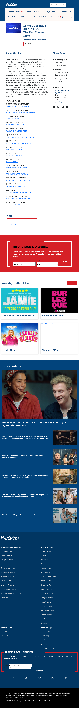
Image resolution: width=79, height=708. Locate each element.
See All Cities (5, 598)
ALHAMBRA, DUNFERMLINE (16, 125)
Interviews (44, 560)
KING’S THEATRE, (12, 162)
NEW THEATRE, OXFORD (14, 149)
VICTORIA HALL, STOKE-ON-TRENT (18, 180)
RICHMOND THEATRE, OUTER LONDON (20, 137)
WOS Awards (25, 17)
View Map (58, 102)
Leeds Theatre (6, 581)
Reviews (44, 555)
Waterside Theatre (62, 90)
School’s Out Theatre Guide (44, 17)
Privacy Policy (43, 701)
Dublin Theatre (6, 555)
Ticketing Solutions (48, 648)
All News (44, 623)
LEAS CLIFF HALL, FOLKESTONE (17, 205)
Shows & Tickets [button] (14, 12)
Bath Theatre (6, 564)
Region (39, 261)
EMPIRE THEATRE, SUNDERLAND (17, 106)
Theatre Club (66, 12)
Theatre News (46, 551)
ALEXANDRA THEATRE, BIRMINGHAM (19, 143)
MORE (71, 283)
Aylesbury (42, 39)
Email (15, 261)
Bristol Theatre (46, 581)
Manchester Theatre (8, 589)
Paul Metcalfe (12, 224)
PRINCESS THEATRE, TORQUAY (17, 174)
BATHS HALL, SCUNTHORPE (16, 156)
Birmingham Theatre (8, 568)
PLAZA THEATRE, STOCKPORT (16, 131)
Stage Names (45, 631)
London (4, 631)
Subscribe (63, 261)
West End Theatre (47, 564)
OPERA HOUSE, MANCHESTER (17, 186)
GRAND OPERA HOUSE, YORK (16, 168)
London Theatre (7, 551)
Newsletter (12, 17)
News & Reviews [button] (33, 12)
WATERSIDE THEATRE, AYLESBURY (18, 199)
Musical (28, 44)
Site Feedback (46, 640)
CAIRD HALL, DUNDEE (14, 119)
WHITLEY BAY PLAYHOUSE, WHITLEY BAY (20, 112)
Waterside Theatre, (30, 39)
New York (4, 636)
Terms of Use (53, 701)
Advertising (45, 636)
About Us (44, 644)
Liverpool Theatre (7, 585)
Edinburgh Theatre (8, 576)
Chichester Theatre (8, 572)
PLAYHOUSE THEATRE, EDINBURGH (18, 192)
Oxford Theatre (46, 615)
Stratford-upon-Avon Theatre (11, 593)
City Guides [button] (50, 12)
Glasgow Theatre (7, 560)
